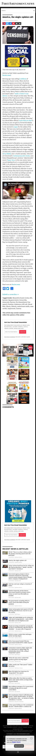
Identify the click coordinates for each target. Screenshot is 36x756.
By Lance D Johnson (19, 701)
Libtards (14, 306)
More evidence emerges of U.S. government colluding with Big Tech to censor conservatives (21, 688)
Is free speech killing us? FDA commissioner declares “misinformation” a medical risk (21, 705)
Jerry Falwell (7, 154)
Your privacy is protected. (9, 336)
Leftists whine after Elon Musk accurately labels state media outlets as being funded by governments (21, 679)
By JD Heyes (17, 614)
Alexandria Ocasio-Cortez (21, 298)
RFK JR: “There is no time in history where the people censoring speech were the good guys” (20, 553)
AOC (31, 298)
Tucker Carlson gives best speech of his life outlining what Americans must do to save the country (21, 610)
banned (5, 300)
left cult (24, 304)
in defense (22, 79)
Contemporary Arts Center (21, 156)
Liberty (8, 306)
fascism (12, 302)
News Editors (14, 20)
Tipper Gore (11, 160)
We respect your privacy (23, 730)
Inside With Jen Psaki (25, 120)
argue (16, 127)
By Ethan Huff (18, 570)
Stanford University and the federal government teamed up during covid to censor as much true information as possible (19, 593)
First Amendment (21, 302)
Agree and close (19, 746)
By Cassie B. (17, 691)
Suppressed (11, 308)
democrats (5, 302)
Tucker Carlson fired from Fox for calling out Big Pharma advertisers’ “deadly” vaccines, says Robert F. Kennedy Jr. (21, 567)
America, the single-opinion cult (17, 560)
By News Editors (18, 557)
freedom (10, 304)
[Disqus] (18, 432)
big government (13, 300)
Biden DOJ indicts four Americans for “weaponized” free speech (19, 672)
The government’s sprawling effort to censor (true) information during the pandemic (19, 602)
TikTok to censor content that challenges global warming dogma (20, 635)
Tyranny (18, 308)
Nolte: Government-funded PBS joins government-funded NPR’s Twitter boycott (20, 641)
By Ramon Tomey (18, 668)
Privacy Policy (16, 742)
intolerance (17, 304)
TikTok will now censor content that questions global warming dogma (18, 658)
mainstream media (23, 306)
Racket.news (6, 75)
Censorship (23, 300)
